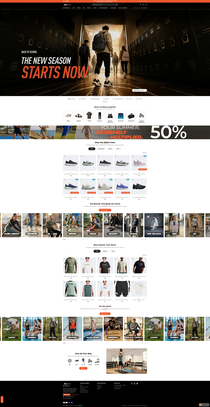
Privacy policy (130, 405)
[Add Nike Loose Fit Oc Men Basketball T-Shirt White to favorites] (98, 282)
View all (144, 152)
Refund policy (124, 405)
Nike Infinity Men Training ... (88, 276)
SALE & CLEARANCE (122, 7)
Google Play (75, 394)
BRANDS (89, 7)
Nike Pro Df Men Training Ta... (88, 299)
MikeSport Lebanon (70, 405)
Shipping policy (144, 405)
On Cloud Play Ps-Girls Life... (139, 174)
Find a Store (139, 1)
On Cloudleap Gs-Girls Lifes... (71, 197)
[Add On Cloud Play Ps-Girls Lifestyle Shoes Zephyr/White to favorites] (132, 156)
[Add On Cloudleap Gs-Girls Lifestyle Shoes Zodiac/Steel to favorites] (64, 180)
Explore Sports (104, 313)
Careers (98, 388)
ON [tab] (92, 148)
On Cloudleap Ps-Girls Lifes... (105, 197)
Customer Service (84, 391)
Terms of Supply (117, 387)
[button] (145, 4)
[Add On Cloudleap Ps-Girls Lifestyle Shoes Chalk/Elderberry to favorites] (98, 180)
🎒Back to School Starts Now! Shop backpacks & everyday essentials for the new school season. (104, 1)
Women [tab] (105, 251)
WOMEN (78, 7)
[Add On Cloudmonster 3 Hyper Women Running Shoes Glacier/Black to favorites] (81, 156)
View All (82, 368)
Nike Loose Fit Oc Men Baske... (105, 299)
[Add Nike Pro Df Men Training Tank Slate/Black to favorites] (81, 282)
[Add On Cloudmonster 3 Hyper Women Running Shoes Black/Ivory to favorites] (64, 156)
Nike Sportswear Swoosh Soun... (122, 276)
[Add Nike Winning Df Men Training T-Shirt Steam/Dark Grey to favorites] (64, 282)
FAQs (81, 385)
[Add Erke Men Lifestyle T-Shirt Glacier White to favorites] (132, 282)
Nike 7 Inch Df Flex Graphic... (122, 299)
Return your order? (84, 387)
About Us (99, 385)
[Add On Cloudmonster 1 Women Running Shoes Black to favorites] (132, 180)
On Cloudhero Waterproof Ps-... (88, 197)
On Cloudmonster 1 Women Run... (139, 197)
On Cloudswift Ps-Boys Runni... (122, 197)
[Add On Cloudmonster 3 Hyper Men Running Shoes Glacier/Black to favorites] (115, 156)
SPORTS (95, 7)
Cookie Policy (117, 388)
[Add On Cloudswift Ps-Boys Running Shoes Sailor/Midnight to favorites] (115, 180)
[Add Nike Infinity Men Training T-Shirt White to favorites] (81, 259)
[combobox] (103, 4)
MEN (74, 7)
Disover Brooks (140, 90)
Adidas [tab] (110, 148)
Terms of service (137, 405)
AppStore (67, 394)
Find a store (82, 388)
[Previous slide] (141, 94)
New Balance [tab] (101, 148)
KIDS (84, 7)
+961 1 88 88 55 (144, 7)
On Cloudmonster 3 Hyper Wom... (71, 174)
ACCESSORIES (113, 7)
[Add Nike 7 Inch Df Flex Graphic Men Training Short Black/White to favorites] (115, 282)
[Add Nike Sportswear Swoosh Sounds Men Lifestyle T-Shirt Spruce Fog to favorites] (115, 259)
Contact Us (99, 387)
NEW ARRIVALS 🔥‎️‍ (66, 7)
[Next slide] (145, 94)
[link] (52, 329)
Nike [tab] (118, 148)
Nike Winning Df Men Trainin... (70, 299)
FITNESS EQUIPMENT (103, 7)
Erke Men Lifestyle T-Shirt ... (139, 299)
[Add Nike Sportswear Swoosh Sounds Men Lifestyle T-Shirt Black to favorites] (132, 259)
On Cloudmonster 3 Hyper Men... (105, 174)
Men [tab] (97, 251)
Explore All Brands (104, 210)
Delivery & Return (84, 390)
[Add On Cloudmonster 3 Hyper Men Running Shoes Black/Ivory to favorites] (98, 156)
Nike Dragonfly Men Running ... (71, 276)
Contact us (145, 1)
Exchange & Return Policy (120, 385)
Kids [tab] (113, 251)
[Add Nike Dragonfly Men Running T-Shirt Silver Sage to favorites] (64, 259)
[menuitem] (88, 385)
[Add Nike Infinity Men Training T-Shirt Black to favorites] (98, 259)
